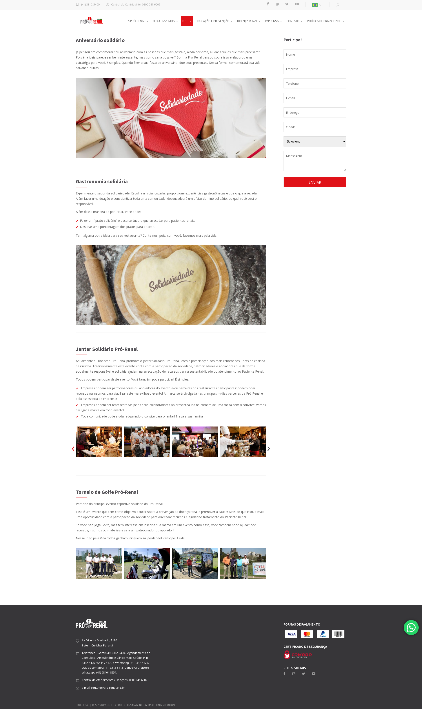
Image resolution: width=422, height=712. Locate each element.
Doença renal (247, 21)
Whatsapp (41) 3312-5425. (132, 663)
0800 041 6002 (138, 680)
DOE (185, 21)
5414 (100, 663)
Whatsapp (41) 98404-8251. (99, 672)
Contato (292, 21)
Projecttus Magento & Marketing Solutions (146, 705)
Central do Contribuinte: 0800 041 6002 (135, 4)
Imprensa (272, 21)
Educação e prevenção (212, 21)
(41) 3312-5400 (90, 4)
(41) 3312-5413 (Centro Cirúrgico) (126, 668)
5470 (109, 663)
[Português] (317, 4)
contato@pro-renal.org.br (108, 688)
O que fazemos (164, 21)
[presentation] (73, 447)
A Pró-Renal (136, 21)
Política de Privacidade (324, 21)
